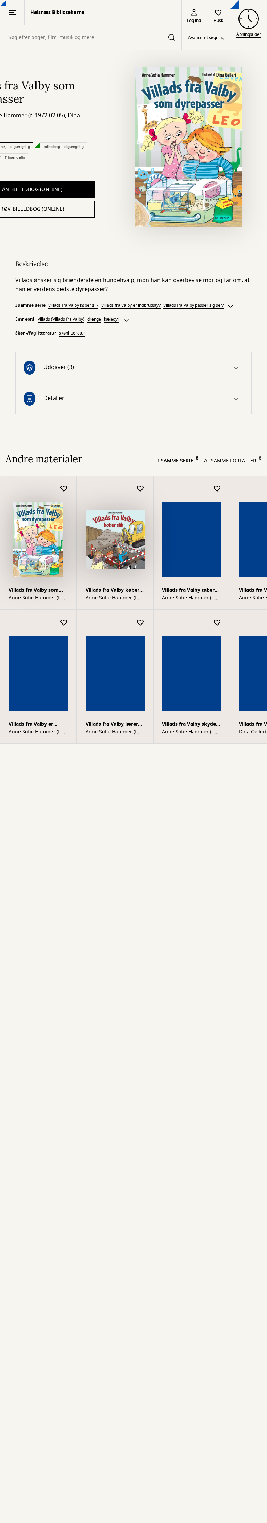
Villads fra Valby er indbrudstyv (131, 305)
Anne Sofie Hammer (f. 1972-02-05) (112, 598)
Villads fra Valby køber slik (73, 305)
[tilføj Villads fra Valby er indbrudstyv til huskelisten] (64, 623)
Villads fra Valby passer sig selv (193, 305)
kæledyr (111, 319)
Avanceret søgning (206, 37)
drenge (94, 319)
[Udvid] (230, 306)
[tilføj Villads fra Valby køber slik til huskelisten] (140, 489)
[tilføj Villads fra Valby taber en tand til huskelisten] (217, 489)
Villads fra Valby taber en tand (188, 591)
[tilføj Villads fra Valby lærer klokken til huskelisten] (140, 623)
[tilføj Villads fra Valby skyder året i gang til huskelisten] (217, 623)
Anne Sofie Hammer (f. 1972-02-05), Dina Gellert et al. (37, 598)
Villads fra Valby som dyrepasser (34, 591)
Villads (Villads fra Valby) (61, 319)
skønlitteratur (72, 333)
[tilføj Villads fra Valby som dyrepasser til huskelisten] (64, 489)
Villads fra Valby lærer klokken (112, 725)
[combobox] (90, 37)
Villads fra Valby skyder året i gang (190, 725)
